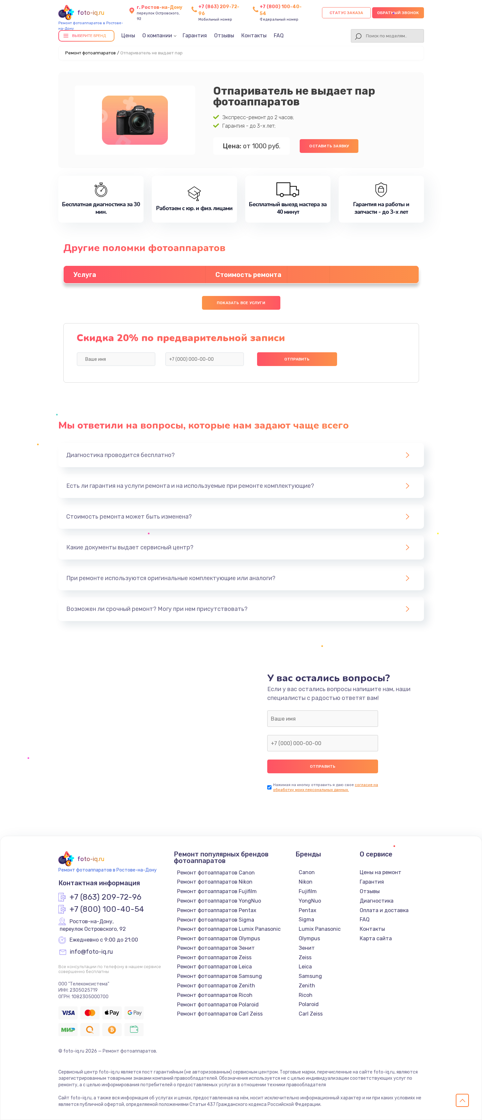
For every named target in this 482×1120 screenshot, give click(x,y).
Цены (128, 35)
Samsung (310, 976)
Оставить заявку (329, 146)
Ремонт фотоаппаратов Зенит (216, 948)
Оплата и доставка (384, 910)
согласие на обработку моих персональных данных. (325, 787)
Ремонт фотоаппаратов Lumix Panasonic (229, 929)
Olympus (309, 938)
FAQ (279, 35)
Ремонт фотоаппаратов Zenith (216, 985)
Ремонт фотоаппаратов (90, 52)
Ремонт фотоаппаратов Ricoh (214, 995)
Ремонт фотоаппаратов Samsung (219, 976)
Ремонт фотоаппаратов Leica (214, 967)
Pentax (307, 910)
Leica (305, 967)
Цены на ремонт (380, 872)
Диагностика (376, 901)
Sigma (306, 919)
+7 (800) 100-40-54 (107, 909)
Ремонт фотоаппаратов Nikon (214, 882)
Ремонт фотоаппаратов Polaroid (218, 1004)
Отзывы (224, 35)
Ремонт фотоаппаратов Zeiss (214, 957)
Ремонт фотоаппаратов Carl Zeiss (220, 1014)
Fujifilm (308, 891)
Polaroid (309, 1004)
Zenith (307, 985)
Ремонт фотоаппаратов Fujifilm (217, 891)
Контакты (254, 35)
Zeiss (305, 957)
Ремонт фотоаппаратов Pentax (216, 910)
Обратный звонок (398, 12)
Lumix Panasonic (320, 929)
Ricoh (305, 995)
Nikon (305, 882)
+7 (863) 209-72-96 (105, 897)
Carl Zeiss (311, 1014)
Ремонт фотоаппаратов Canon (216, 873)
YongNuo (310, 901)
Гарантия (195, 35)
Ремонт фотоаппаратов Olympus (218, 938)
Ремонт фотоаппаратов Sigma (215, 920)
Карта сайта (376, 938)
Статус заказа (346, 12)
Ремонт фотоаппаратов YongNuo (219, 901)
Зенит (307, 948)
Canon (307, 872)
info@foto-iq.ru (91, 952)
